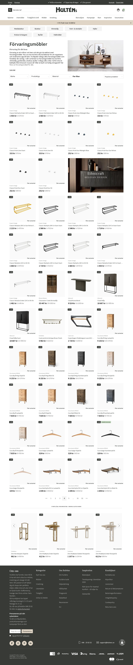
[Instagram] (18, 643)
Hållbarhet (63, 588)
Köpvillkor (109, 579)
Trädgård (39, 593)
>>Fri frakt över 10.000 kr (66, 23)
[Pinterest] (24, 643)
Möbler (38, 579)
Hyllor (95, 29)
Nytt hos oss (40, 575)
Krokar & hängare (20, 35)
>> (87, 498)
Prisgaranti (63, 593)
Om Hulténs (63, 575)
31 (78, 498)
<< (46, 498)
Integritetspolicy (111, 598)
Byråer (40, 35)
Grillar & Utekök (42, 598)
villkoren (26, 636)
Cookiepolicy (110, 602)
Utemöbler (40, 588)
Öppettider (119, 2)
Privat (10, 2)
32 (82, 498)
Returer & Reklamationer (114, 588)
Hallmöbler (58, 35)
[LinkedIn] (30, 643)
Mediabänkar (19, 29)
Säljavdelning (64, 584)
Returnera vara (110, 607)
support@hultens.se (107, 642)
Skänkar (37, 29)
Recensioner (63, 602)
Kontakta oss (110, 575)
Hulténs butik (64, 579)
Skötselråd (86, 594)
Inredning (39, 584)
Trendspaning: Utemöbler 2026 (91, 580)
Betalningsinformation (113, 593)
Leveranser (109, 584)
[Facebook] (12, 643)
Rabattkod (63, 598)
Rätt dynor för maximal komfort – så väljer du (90, 588)
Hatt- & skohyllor (75, 29)
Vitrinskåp (55, 29)
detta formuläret (24, 609)
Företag (17, 2)
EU (60, 607)
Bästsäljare (86, 575)
